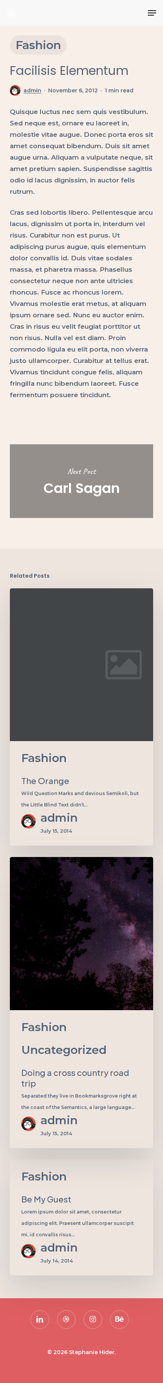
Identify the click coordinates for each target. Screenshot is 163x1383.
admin (32, 90)
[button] (152, 13)
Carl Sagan (81, 481)
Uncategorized (64, 1050)
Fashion (38, 45)
